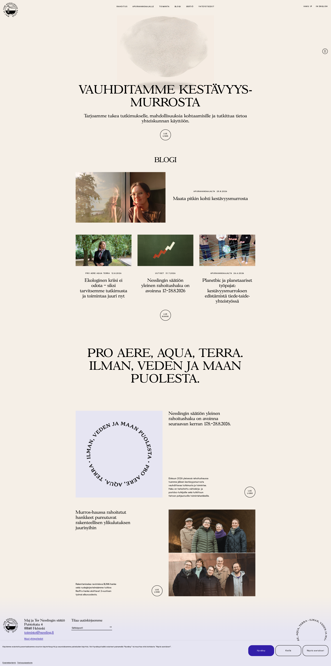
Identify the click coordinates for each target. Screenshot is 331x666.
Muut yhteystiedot (33, 638)
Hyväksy (261, 650)
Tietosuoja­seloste (24, 662)
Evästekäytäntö (9, 662)
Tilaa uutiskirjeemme (86, 620)
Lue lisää (165, 135)
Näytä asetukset (315, 650)
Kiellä (288, 650)
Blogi (178, 6)
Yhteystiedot (206, 6)
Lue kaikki (165, 315)
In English (322, 6)
